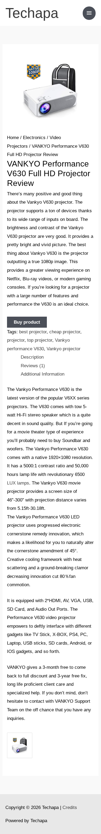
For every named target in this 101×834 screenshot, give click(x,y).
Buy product (27, 322)
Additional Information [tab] (42, 374)
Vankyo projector (64, 348)
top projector (39, 340)
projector (16, 340)
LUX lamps (18, 483)
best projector (33, 331)
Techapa (31, 13)
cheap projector (64, 331)
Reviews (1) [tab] (33, 365)
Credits (69, 807)
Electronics (34, 137)
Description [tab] (32, 357)
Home (13, 137)
